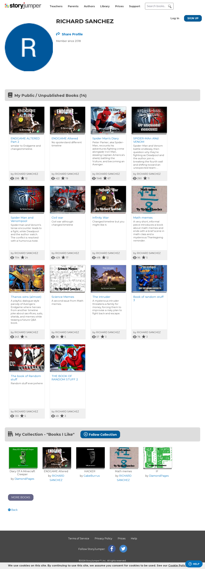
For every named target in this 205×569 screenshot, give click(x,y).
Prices (119, 6)
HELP (196, 564)
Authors (89, 6)
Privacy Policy (103, 538)
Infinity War (100, 217)
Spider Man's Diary (105, 138)
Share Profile (72, 34)
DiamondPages (24, 478)
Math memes (143, 217)
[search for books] (170, 6)
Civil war (57, 217)
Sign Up (192, 18)
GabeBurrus (92, 475)
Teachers (56, 6)
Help (134, 538)
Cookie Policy (177, 565)
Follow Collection (103, 435)
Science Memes (63, 296)
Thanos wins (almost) (26, 296)
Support (134, 6)
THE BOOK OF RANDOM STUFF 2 (65, 377)
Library (105, 6)
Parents (73, 6)
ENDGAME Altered (65, 138)
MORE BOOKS (20, 497)
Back (14, 509)
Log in (175, 18)
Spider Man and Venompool (22, 219)
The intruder (101, 296)
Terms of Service (78, 538)
